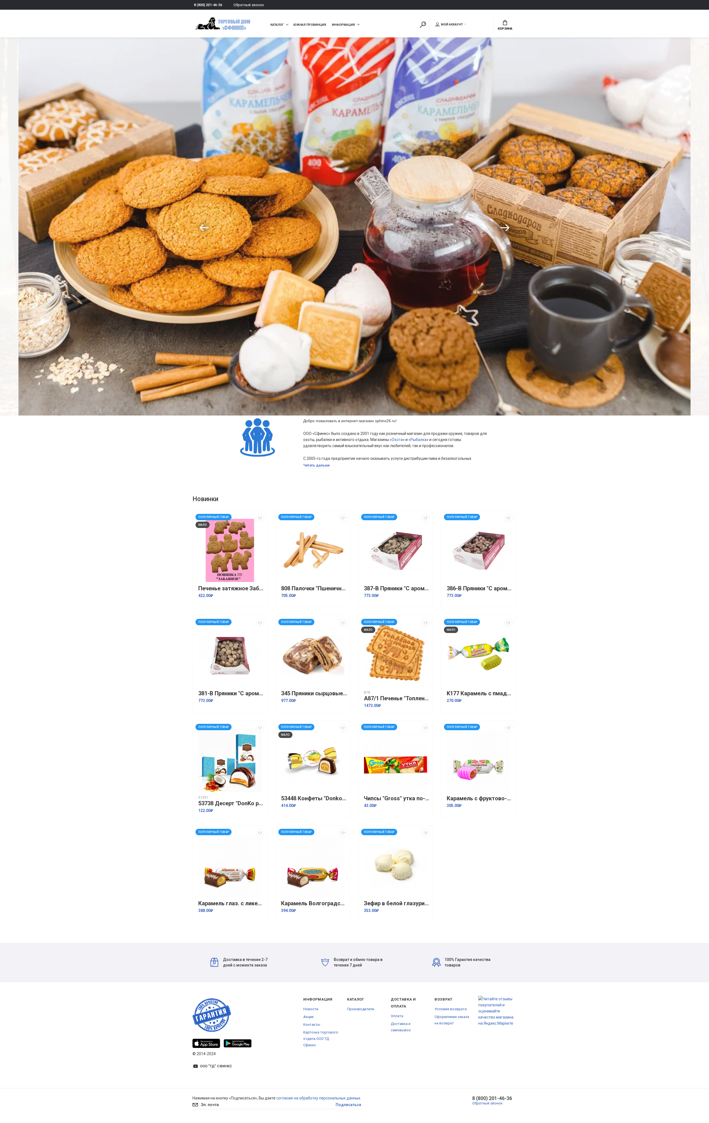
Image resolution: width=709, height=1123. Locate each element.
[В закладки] (260, 518)
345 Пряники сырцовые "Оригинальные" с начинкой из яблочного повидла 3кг (314, 693)
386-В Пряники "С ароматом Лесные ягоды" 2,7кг (480, 588)
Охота (397, 439)
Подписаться (348, 1105)
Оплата (397, 1016)
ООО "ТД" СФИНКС (216, 1066)
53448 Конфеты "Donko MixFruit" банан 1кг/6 (314, 798)
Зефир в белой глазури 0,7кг (397, 903)
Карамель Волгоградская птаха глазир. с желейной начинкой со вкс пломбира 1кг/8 (314, 903)
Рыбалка (418, 439)
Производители (360, 1009)
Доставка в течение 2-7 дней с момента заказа (245, 962)
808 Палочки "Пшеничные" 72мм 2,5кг (314, 588)
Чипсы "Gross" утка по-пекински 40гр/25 (397, 798)
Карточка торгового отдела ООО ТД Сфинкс (320, 1038)
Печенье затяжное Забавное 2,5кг (231, 588)
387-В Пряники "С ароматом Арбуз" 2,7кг (397, 588)
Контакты (311, 1024)
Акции (308, 1017)
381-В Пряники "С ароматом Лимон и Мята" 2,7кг (231, 693)
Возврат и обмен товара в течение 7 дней (358, 962)
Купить (449, 237)
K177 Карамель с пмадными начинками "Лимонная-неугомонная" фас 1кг (480, 693)
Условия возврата (451, 1009)
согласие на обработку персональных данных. (318, 1098)
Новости (310, 1009)
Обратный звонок (248, 5)
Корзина (505, 28)
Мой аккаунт (452, 24)
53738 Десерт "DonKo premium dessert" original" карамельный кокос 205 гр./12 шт (231, 803)
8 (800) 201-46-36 (208, 5)
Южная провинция (309, 25)
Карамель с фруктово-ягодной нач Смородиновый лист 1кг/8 (480, 798)
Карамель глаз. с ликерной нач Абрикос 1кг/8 (231, 903)
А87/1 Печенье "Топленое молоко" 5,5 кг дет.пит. (397, 698)
